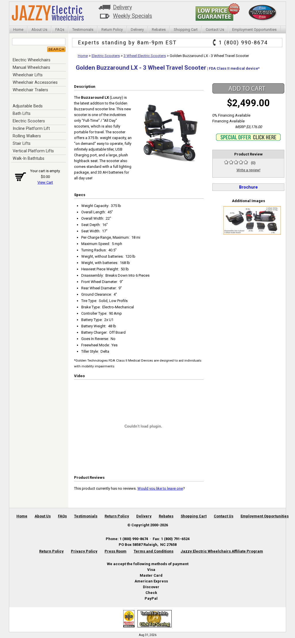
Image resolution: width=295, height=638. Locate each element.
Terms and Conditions (153, 551)
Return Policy (112, 29)
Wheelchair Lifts (28, 75)
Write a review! (248, 170)
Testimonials (82, 29)
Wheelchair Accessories (35, 82)
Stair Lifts (22, 143)
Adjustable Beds (28, 106)
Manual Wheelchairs (31, 67)
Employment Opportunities (254, 29)
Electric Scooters (29, 121)
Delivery (122, 7)
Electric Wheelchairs (31, 60)
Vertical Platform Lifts (33, 151)
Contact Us (215, 29)
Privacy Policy (84, 551)
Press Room (115, 551)
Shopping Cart (186, 29)
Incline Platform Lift (31, 128)
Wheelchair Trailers (30, 90)
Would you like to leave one (160, 488)
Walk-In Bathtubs (28, 158)
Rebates (159, 29)
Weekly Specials (132, 16)
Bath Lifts (22, 113)
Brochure (248, 187)
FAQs (59, 29)
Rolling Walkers (27, 136)
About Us (39, 29)
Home (18, 29)
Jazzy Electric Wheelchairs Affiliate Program (222, 551)
